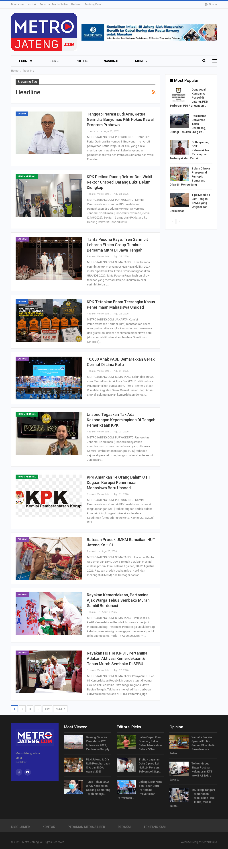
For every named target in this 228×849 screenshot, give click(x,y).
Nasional (111, 61)
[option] (191, 151)
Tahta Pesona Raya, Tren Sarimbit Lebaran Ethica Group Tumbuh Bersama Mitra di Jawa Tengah (117, 244)
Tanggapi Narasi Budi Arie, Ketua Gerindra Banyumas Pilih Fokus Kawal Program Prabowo (120, 119)
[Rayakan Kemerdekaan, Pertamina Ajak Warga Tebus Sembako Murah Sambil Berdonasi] (49, 613)
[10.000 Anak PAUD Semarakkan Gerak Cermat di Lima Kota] (49, 378)
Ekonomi (26, 61)
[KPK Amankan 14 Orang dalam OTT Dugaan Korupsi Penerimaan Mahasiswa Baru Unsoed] (49, 496)
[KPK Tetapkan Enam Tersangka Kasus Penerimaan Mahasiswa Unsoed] (49, 320)
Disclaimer (17, 4)
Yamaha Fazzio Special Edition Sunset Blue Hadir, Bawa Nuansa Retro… (192, 745)
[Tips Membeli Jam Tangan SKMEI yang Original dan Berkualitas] (179, 200)
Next (59, 709)
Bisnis (54, 61)
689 (47, 709)
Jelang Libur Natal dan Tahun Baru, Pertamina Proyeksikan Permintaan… (139, 789)
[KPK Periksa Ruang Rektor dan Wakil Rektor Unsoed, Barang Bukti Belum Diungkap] (49, 195)
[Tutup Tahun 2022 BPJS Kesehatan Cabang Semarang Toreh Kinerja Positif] (73, 787)
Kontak (32, 4)
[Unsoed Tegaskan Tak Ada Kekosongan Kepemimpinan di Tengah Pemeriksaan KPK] (49, 433)
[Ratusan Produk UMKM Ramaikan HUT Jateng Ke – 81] (49, 558)
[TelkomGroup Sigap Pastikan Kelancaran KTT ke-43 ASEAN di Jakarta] (179, 769)
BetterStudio (209, 842)
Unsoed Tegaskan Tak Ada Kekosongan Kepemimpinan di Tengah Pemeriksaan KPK (121, 420)
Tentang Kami (93, 4)
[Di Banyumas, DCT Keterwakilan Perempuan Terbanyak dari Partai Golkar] (179, 147)
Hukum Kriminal (27, 176)
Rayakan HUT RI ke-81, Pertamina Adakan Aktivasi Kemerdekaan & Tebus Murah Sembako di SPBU (117, 658)
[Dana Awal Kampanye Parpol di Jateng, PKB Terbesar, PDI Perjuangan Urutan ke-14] (179, 95)
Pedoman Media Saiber (54, 4)
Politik (81, 61)
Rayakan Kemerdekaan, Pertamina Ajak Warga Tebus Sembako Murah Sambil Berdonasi (118, 600)
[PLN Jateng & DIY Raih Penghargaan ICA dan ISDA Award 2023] (73, 765)
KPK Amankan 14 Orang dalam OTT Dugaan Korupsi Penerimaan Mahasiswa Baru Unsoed (119, 482)
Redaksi (76, 4)
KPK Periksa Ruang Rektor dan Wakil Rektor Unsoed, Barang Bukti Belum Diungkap (119, 182)
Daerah (22, 114)
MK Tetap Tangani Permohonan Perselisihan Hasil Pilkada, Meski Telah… (192, 798)
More (139, 61)
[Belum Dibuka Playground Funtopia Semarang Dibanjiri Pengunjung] (179, 174)
